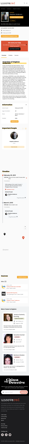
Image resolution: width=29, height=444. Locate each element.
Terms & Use (4, 427)
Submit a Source (22, 277)
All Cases (3, 8)
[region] (14, 238)
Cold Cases (3, 414)
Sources (16, 55)
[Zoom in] (25, 227)
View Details (14, 147)
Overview (4, 55)
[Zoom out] (25, 229)
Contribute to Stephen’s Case (9, 36)
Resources (3, 418)
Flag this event (20, 198)
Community (4, 416)
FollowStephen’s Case (16, 17)
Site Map (3, 424)
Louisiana (9, 8)
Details (8, 181)
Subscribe (23, 392)
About (2, 420)
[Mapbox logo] (5, 250)
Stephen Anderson (17, 8)
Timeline (10, 55)
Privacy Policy (4, 425)
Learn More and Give (14, 49)
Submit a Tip (14, 121)
